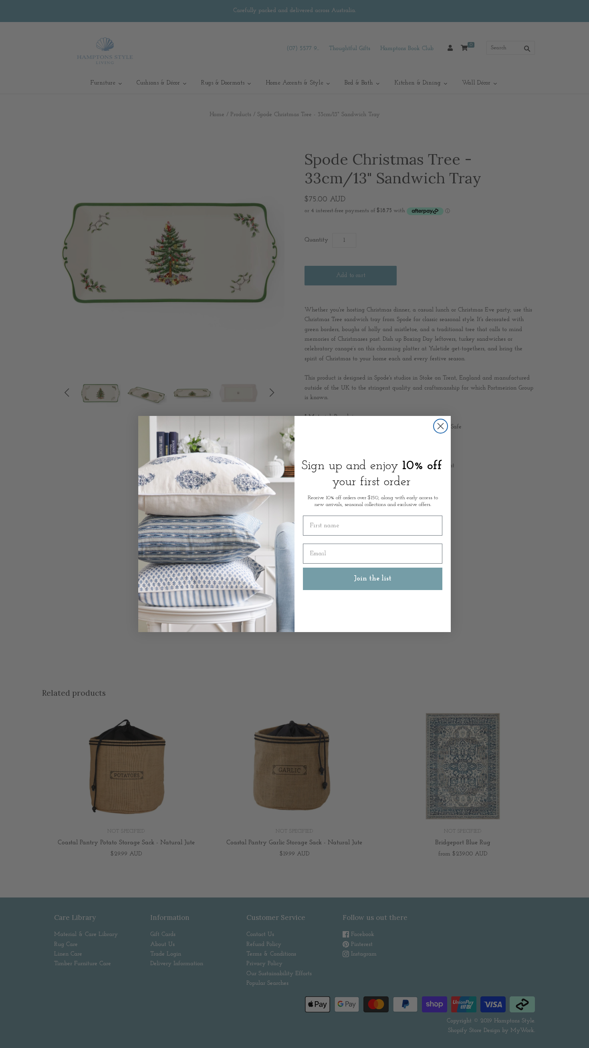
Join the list (372, 578)
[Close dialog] (441, 426)
